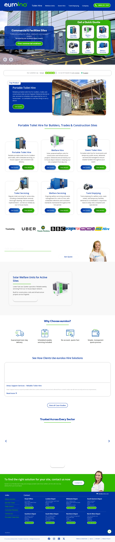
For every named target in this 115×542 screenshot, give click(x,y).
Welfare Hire (57, 150)
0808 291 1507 (103, 5)
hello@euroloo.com (103, 494)
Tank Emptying (74, 6)
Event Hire (61, 6)
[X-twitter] (64, 539)
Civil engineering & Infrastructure (57, 447)
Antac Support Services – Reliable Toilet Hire (24, 386)
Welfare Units (50, 6)
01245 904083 (29, 508)
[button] (5, 441)
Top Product (14, 83)
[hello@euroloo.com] (97, 493)
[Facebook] (49, 539)
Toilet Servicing (21, 193)
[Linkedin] (59, 539)
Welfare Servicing (57, 193)
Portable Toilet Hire (24, 87)
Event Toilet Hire (93, 150)
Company (85, 6)
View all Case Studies (57, 405)
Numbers (7, 532)
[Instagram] (54, 539)
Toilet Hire (37, 5)
